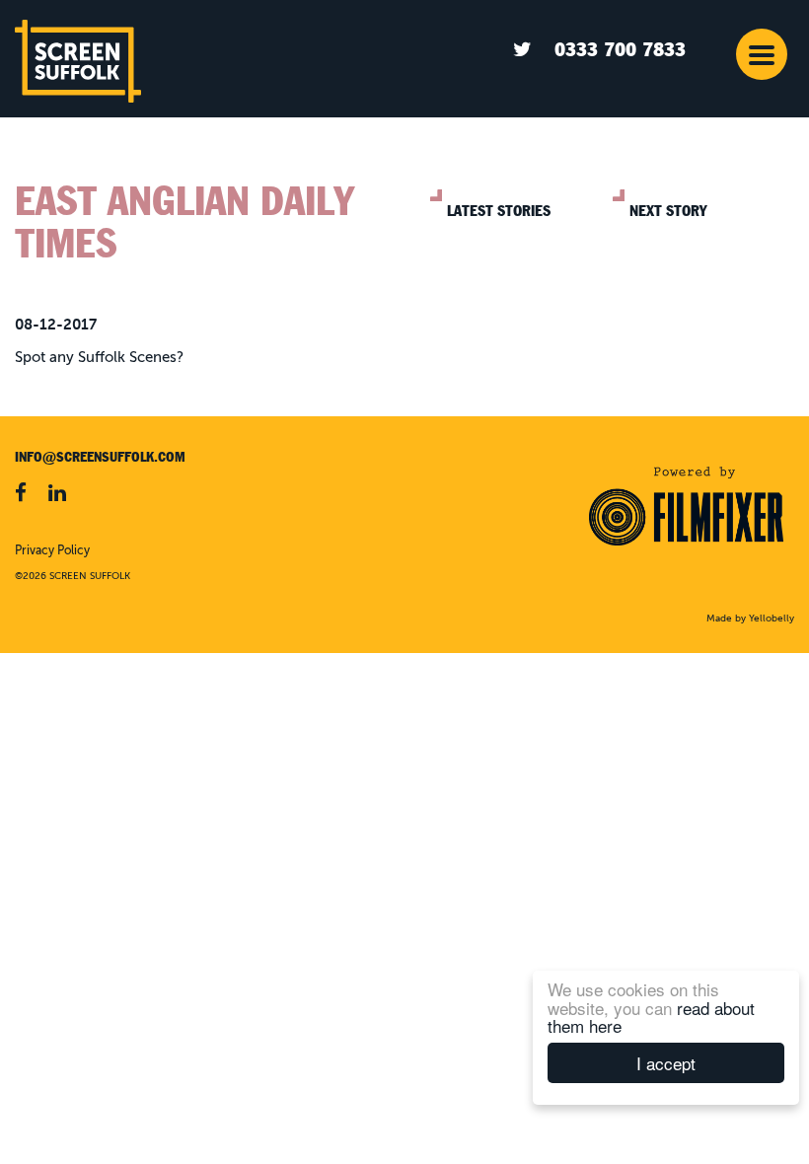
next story (667, 211)
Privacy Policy (52, 551)
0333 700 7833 (620, 49)
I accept (666, 1063)
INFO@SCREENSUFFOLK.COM (100, 457)
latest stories (499, 211)
